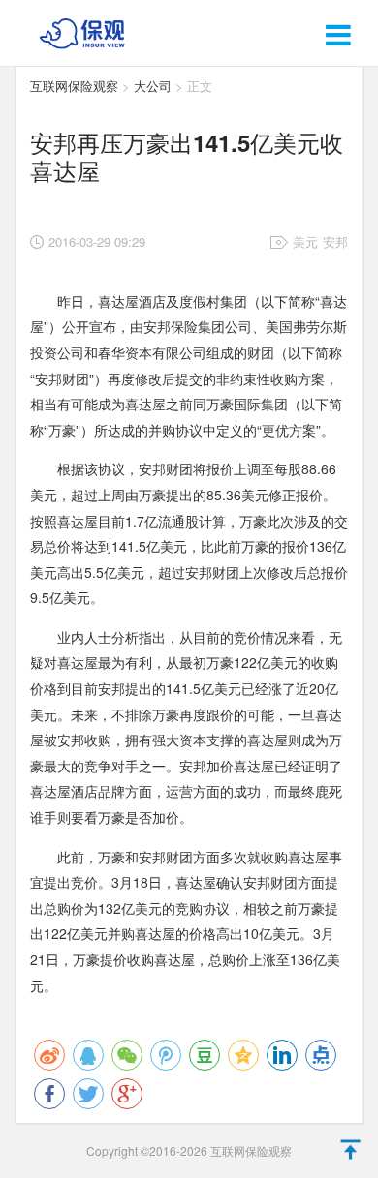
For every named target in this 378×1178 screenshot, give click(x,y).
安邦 (335, 241)
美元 (305, 241)
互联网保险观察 (74, 85)
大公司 (153, 85)
